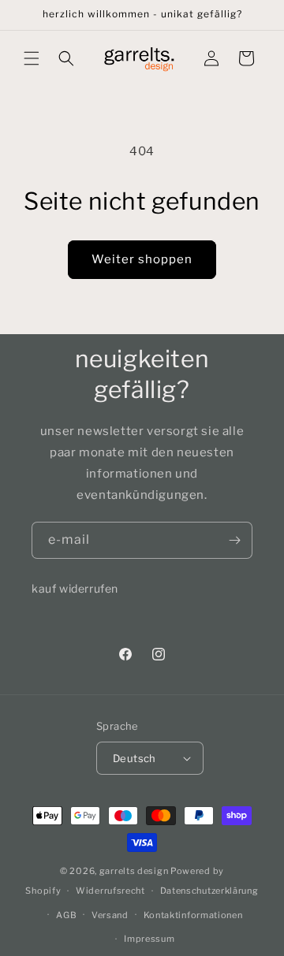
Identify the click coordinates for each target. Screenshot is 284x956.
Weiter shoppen (142, 259)
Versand (110, 915)
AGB (66, 915)
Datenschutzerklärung (209, 890)
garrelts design (134, 870)
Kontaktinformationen (193, 915)
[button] (31, 58)
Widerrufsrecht (110, 890)
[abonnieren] (234, 540)
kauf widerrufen (75, 588)
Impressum (149, 938)
